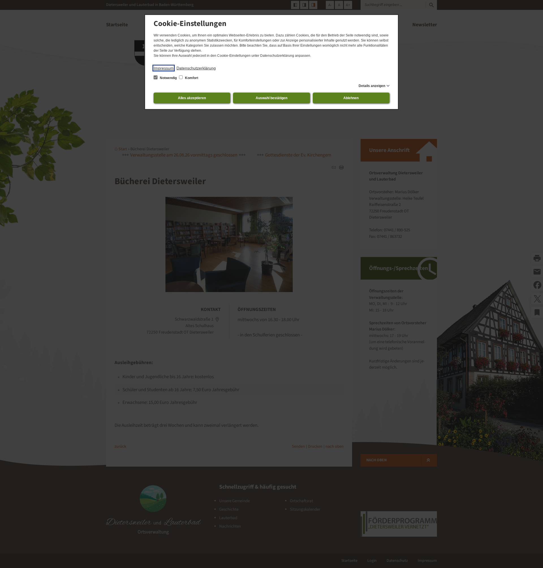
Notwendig (168, 78)
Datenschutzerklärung (196, 68)
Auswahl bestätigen (271, 98)
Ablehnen (351, 98)
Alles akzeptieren (192, 98)
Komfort (191, 78)
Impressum (164, 68)
